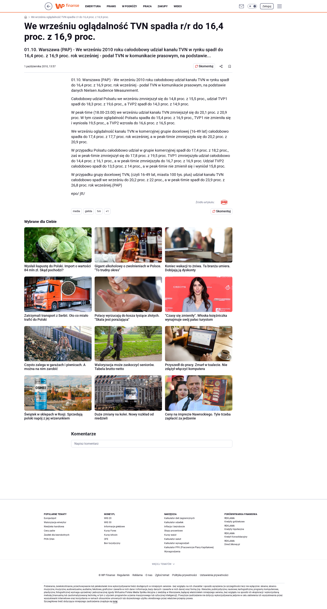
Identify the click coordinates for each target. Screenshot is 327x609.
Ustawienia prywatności (213, 575)
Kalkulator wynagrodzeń (176, 543)
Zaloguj (266, 6)
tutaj (115, 601)
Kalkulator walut (172, 539)
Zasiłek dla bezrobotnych (56, 535)
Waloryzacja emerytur (55, 522)
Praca (147, 6)
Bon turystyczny (112, 543)
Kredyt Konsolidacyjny (235, 536)
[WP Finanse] (70, 6)
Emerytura (93, 6)
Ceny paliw (49, 530)
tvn (99, 211)
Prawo (111, 6)
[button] (252, 6)
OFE (106, 539)
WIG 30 (107, 522)
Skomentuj (206, 66)
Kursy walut (170, 535)
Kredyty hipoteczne (234, 529)
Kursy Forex (110, 530)
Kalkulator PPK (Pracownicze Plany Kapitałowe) (189, 547)
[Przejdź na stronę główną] (48, 9)
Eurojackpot (50, 518)
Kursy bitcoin (111, 535)
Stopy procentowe (173, 530)
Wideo (178, 6)
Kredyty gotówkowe (234, 521)
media (76, 211)
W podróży (129, 6)
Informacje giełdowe (114, 526)
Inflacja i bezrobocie (174, 526)
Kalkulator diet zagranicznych (179, 518)
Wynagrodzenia (172, 551)
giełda (88, 211)
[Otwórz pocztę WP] (241, 6)
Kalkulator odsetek (173, 522)
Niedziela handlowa (54, 526)
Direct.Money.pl (232, 544)
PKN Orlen (49, 539)
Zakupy (163, 6)
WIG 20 (107, 518)
